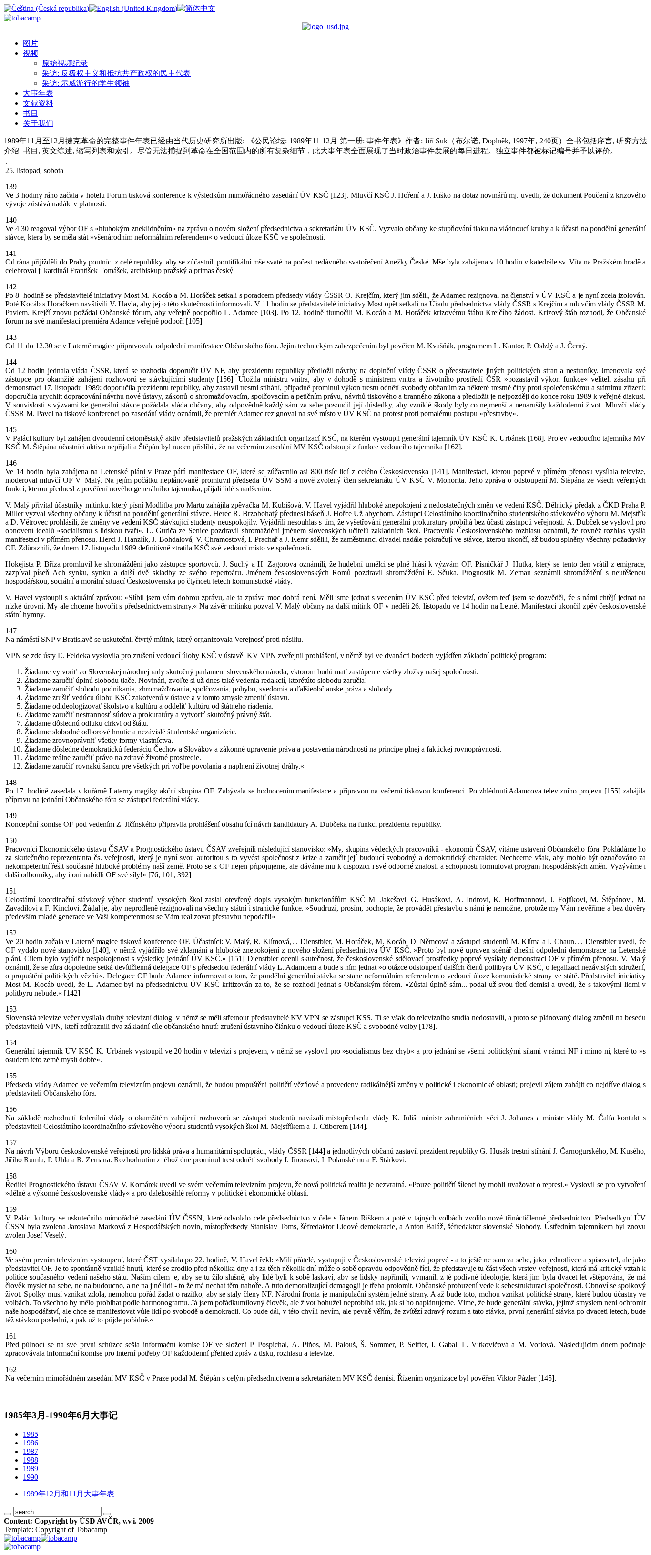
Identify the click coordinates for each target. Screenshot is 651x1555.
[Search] (7, 1514)
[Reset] (107, 1514)
